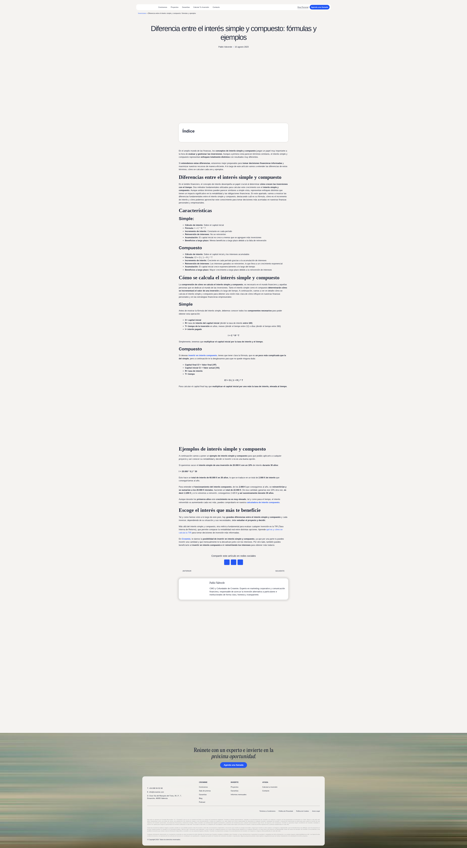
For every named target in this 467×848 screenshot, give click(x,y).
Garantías (186, 7)
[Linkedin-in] (307, 782)
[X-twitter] (311, 782)
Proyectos (174, 7)
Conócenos (162, 7)
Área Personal (302, 7)
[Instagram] (315, 782)
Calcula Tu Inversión (201, 7)
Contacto (216, 7)
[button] (227, 562)
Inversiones (142, 13)
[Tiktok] (319, 782)
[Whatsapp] (303, 782)
